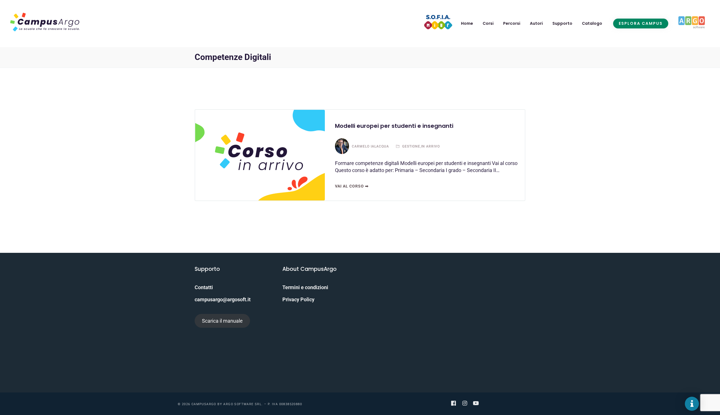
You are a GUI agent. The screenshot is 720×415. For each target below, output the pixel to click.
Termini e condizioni (305, 287)
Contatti (204, 287)
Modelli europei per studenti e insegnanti (394, 126)
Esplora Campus (641, 23)
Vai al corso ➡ (352, 186)
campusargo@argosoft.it (223, 299)
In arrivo (430, 146)
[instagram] (464, 403)
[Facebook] (453, 403)
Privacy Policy (298, 299)
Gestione (410, 146)
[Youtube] (476, 403)
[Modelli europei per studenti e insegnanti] (260, 155)
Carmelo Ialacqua (370, 146)
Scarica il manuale (222, 321)
